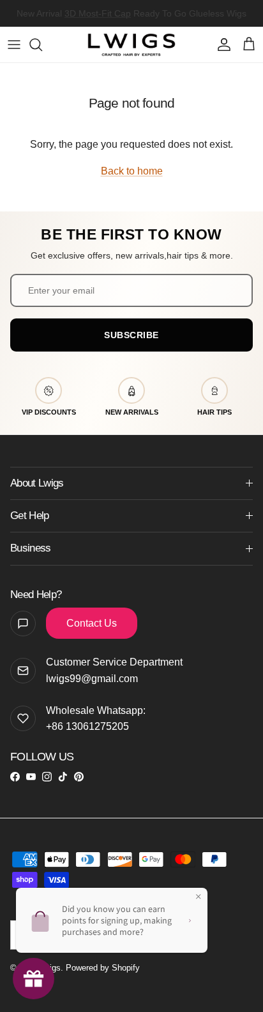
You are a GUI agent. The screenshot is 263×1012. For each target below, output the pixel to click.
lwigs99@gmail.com (92, 678)
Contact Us (91, 623)
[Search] (42, 45)
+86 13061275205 (87, 726)
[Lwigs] (131, 44)
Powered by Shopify (103, 968)
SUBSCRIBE (131, 335)
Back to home (132, 171)
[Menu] (14, 45)
